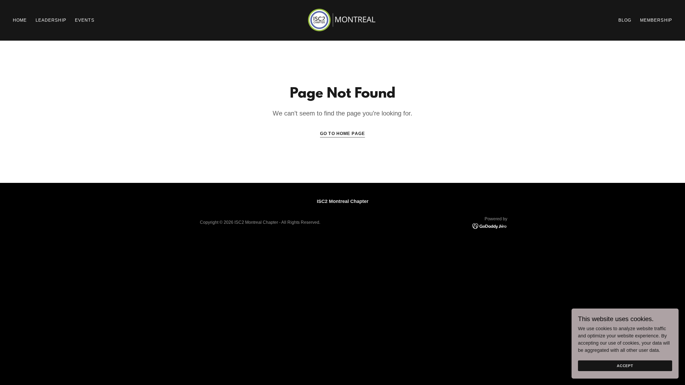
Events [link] (84, 20)
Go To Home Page (342, 133)
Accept (625, 366)
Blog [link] (624, 20)
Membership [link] (656, 20)
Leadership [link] (51, 20)
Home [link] (20, 20)
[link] (342, 20)
